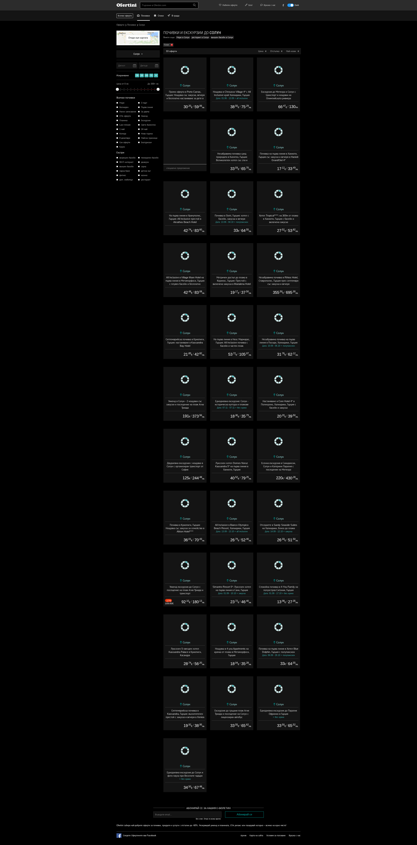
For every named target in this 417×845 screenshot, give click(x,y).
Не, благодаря (236, 51)
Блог (250, 5)
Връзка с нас (269, 5)
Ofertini (126, 5)
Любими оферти (229, 5)
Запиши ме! (232, 44)
